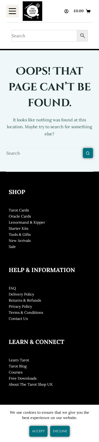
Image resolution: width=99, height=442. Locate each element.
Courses (15, 372)
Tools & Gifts (20, 234)
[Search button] (88, 153)
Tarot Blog (18, 366)
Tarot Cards (19, 210)
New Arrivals (20, 240)
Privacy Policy (20, 306)
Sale (12, 246)
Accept (38, 431)
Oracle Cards (20, 216)
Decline (60, 431)
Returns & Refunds (25, 300)
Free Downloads (22, 378)
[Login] (66, 11)
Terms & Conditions (26, 312)
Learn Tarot (19, 360)
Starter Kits (18, 228)
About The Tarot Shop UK (31, 384)
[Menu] (12, 11)
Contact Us (18, 318)
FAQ (12, 288)
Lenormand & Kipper (27, 222)
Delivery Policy (21, 294)
